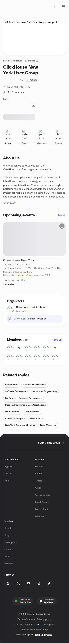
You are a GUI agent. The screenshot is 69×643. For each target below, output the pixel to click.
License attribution (31, 630)
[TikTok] (49, 583)
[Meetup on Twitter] (18, 583)
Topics (38, 481)
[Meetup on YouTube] (28, 583)
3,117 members (15, 92)
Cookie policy (48, 624)
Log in (7, 474)
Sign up (8, 467)
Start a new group (49, 442)
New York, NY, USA (18, 87)
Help (6, 481)
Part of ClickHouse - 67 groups (19, 61)
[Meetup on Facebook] (8, 583)
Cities (38, 488)
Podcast (8, 564)
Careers (8, 549)
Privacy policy (44, 619)
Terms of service (26, 619)
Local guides (42, 502)
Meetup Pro (10, 542)
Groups (39, 467)
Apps (7, 557)
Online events (42, 495)
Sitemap (39, 516)
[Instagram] (38, 583)
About (7, 528)
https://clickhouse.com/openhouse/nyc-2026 (26, 275)
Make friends (42, 509)
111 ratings (32, 80)
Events (39, 474)
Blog (6, 535)
